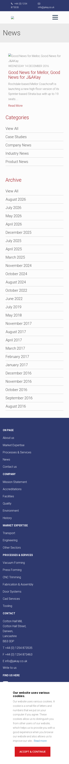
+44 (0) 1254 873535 (18, 648)
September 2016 (19, 398)
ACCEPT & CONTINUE (33, 751)
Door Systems (12, 591)
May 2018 (14, 315)
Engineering (10, 540)
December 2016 (18, 373)
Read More (15, 105)
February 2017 (17, 356)
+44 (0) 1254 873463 (18, 654)
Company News (18, 145)
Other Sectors (12, 547)
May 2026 (14, 216)
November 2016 (19, 381)
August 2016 (16, 406)
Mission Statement (15, 482)
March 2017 (15, 348)
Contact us (10, 466)
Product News (17, 161)
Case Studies (16, 137)
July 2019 (13, 307)
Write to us (10, 667)
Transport (9, 533)
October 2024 (16, 274)
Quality (7, 503)
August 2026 (16, 199)
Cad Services (11, 598)
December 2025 (18, 232)
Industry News (17, 153)
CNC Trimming (12, 577)
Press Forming (12, 570)
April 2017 (14, 340)
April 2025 (14, 249)
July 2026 (13, 207)
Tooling (7, 606)
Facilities (8, 496)
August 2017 (16, 332)
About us (8, 438)
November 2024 (19, 265)
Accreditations (12, 489)
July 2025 (13, 241)
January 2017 (17, 365)
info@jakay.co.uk (16, 661)
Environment (11, 510)
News (6, 459)
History (7, 518)
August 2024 (16, 282)
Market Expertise (13, 445)
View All (12, 128)
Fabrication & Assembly (18, 584)
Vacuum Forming (14, 562)
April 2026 (14, 224)
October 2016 (16, 390)
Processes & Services (17, 452)
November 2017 (19, 323)
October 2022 (16, 290)
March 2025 (15, 257)
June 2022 (14, 298)
